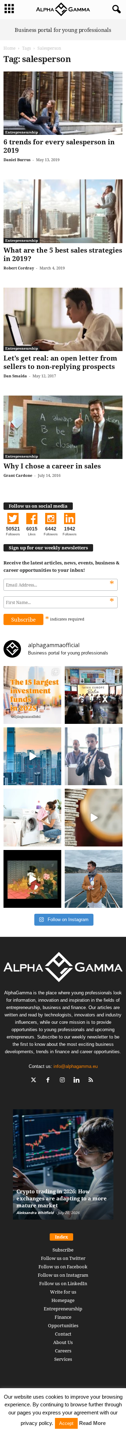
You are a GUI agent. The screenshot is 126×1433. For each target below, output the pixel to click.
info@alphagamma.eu (76, 1066)
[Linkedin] (78, 1080)
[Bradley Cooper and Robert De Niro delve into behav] (93, 817)
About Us (63, 1342)
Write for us (63, 1292)
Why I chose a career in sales (52, 466)
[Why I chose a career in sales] (63, 427)
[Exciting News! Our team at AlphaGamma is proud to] (93, 695)
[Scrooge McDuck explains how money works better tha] (32, 879)
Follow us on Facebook (63, 1266)
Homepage (63, 1300)
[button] (115, 9)
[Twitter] (35, 1080)
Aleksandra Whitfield (35, 1212)
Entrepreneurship (21, 132)
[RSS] (91, 1080)
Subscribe (63, 1250)
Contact (63, 1334)
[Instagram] (64, 1080)
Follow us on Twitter (63, 1258)
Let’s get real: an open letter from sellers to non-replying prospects (60, 362)
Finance (63, 1317)
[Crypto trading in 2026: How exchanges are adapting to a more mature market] (63, 1168)
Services (63, 1359)
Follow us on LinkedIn (63, 1283)
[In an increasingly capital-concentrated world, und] (32, 695)
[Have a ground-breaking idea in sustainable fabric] (32, 817)
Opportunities (63, 1325)
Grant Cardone (18, 475)
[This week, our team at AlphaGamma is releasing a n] (93, 879)
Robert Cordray (19, 267)
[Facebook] (49, 1080)
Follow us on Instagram (63, 1275)
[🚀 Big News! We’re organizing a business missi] (32, 756)
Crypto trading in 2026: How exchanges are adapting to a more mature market (61, 1198)
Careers (63, 1351)
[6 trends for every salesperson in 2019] (63, 103)
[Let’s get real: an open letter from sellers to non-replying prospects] (63, 319)
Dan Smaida (15, 375)
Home (9, 48)
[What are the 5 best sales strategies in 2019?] (63, 211)
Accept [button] (66, 1423)
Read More (92, 1423)
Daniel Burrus (17, 159)
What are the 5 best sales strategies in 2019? (63, 254)
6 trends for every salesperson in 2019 (59, 146)
